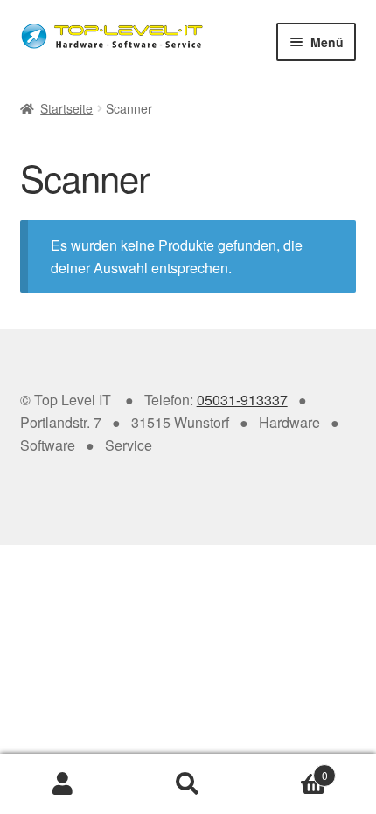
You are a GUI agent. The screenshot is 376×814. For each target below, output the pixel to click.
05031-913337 (242, 400)
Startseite (66, 108)
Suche (187, 784)
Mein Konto (62, 784)
